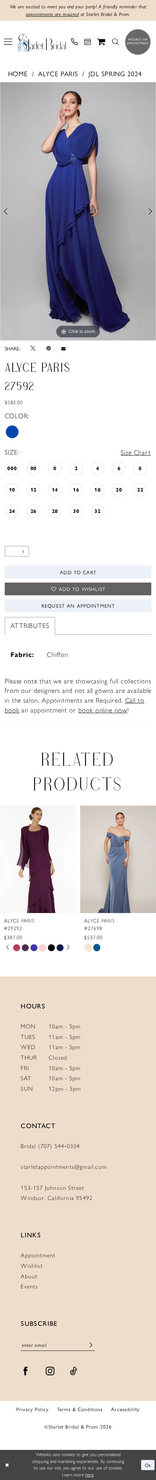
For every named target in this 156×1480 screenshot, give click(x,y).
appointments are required (52, 14)
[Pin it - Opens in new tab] (48, 348)
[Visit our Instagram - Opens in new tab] (50, 1371)
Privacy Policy (32, 1409)
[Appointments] (87, 41)
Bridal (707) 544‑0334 (50, 1146)
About (29, 1276)
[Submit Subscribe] (91, 1345)
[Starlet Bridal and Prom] (41, 42)
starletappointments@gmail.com (64, 1166)
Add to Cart (78, 572)
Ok (148, 1465)
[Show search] (115, 41)
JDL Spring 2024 (115, 73)
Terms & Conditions (80, 1409)
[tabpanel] (78, 211)
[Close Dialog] (6, 1465)
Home (18, 73)
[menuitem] (8, 42)
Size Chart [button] (136, 453)
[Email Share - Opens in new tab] (63, 348)
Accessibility (125, 1409)
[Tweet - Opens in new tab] (33, 349)
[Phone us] (74, 41)
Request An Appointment (78, 605)
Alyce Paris (58, 73)
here (89, 1474)
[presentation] (38, 859)
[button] (8, 42)
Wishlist (32, 1265)
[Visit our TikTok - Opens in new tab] (74, 1371)
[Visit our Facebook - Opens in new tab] (25, 1371)
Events (29, 1286)
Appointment (38, 1255)
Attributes (30, 626)
